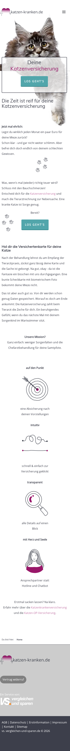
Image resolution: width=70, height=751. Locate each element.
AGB (4, 722)
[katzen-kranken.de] (33, 659)
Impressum (59, 722)
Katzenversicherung (43, 193)
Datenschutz (18, 722)
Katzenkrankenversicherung (49, 607)
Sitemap (22, 727)
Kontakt (9, 727)
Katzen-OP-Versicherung (39, 613)
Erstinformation (39, 722)
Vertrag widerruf (13, 679)
